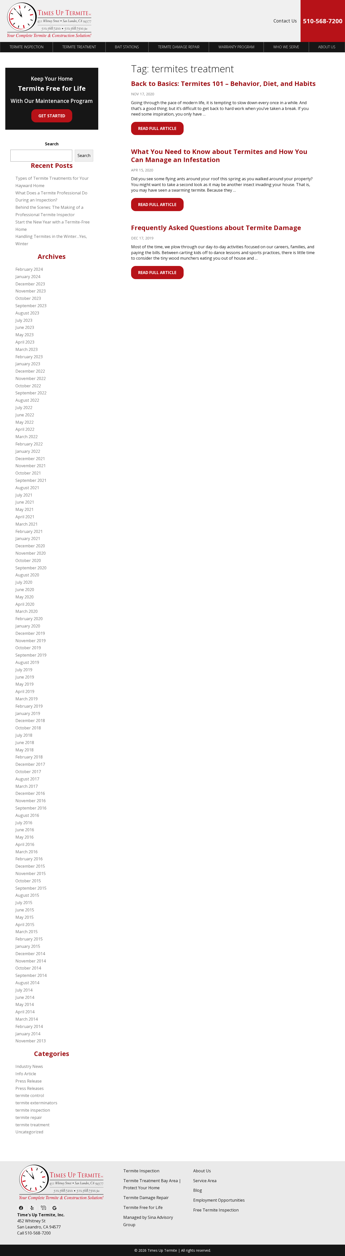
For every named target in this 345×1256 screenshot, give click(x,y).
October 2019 (28, 648)
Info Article (25, 1073)
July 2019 (23, 669)
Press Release (28, 1081)
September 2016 (30, 808)
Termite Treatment (79, 46)
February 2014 (29, 1026)
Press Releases (29, 1088)
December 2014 (30, 953)
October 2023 (28, 298)
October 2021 (28, 473)
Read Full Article (157, 128)
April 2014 (24, 1012)
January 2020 (27, 626)
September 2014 (30, 975)
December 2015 (30, 866)
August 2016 (27, 815)
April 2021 (24, 517)
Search (52, 144)
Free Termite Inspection (216, 1210)
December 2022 (30, 371)
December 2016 (30, 793)
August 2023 (27, 313)
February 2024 (29, 269)
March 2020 (26, 611)
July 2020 (23, 582)
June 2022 (24, 415)
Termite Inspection (26, 46)
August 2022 (27, 400)
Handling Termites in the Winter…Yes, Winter (51, 240)
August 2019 (27, 662)
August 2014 (27, 982)
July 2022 (23, 407)
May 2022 (24, 422)
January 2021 (27, 538)
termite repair (28, 1117)
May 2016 (24, 837)
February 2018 (29, 757)
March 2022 (26, 436)
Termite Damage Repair (179, 46)
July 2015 (23, 902)
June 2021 (24, 502)
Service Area (204, 1180)
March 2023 (26, 349)
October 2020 (28, 560)
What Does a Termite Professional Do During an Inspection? (51, 196)
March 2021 (26, 524)
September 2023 (30, 305)
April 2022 (24, 429)
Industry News (29, 1066)
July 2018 (23, 735)
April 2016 (24, 844)
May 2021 (24, 509)
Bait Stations (127, 46)
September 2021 (30, 480)
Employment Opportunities (219, 1200)
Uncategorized (29, 1132)
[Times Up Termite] (49, 21)
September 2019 (30, 655)
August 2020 (27, 575)
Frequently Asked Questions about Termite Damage (216, 227)
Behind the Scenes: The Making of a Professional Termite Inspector (49, 211)
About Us (326, 46)
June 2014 (24, 997)
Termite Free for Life (143, 1207)
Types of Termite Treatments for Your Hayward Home (52, 181)
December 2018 (30, 720)
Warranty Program (236, 46)
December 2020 (30, 546)
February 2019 (29, 706)
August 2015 (27, 895)
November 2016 (30, 800)
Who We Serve (286, 46)
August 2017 (27, 779)
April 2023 (24, 342)
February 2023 (29, 357)
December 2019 (30, 633)
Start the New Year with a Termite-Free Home (52, 225)
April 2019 (24, 691)
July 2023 (23, 320)
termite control (29, 1095)
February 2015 (29, 939)
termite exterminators (36, 1103)
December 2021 (30, 458)
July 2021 (23, 495)
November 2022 (30, 378)
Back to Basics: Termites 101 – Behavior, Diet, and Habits (223, 83)
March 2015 (26, 931)
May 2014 (24, 1004)
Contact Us (285, 21)
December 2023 (30, 284)
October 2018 (28, 728)
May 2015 (24, 917)
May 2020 (24, 597)
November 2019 (30, 640)
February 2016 (29, 859)
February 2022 (29, 444)
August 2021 (27, 487)
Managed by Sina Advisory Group (148, 1221)
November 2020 (30, 553)
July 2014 (23, 990)
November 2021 (30, 465)
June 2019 (24, 677)
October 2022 (28, 386)
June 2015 (24, 910)
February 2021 (29, 531)
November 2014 (30, 961)
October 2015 (28, 881)
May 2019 (24, 684)
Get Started (51, 116)
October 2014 (28, 968)
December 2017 (30, 764)
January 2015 (27, 946)
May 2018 (24, 750)
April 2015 (24, 924)
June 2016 (24, 830)
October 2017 (28, 771)
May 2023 (24, 335)
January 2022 (27, 451)
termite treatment (32, 1125)
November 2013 (30, 1041)
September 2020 (30, 568)
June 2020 (24, 589)
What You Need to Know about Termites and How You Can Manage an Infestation (219, 155)
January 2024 (27, 276)
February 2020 (29, 618)
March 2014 (26, 1019)
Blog (197, 1190)
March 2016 (26, 852)
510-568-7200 (322, 21)
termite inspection (32, 1110)
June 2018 (24, 742)
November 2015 (30, 873)
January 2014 (27, 1034)
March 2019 (26, 699)
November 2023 (30, 291)
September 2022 (30, 393)
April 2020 (24, 604)
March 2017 (26, 786)
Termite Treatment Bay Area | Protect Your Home (152, 1184)
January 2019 (27, 713)
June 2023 (24, 327)
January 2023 (27, 364)
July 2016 (23, 822)
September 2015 (30, 888)
